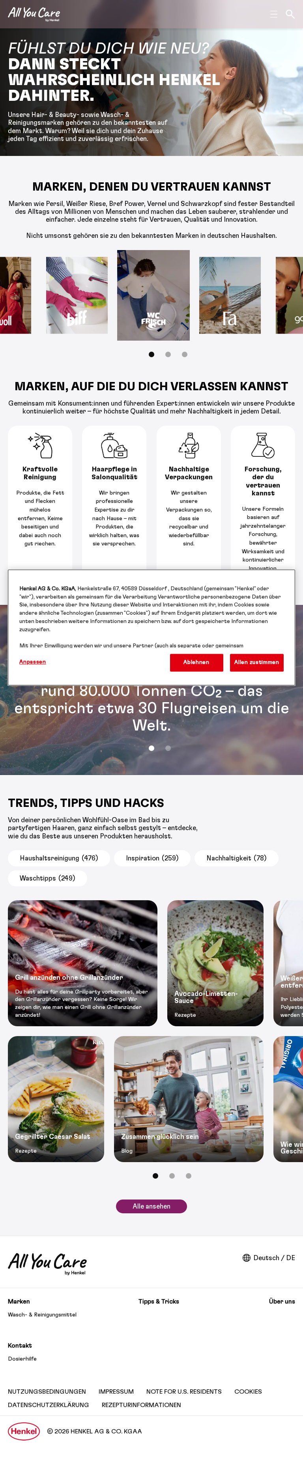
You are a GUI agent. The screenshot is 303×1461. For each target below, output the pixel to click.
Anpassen (32, 662)
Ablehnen (196, 662)
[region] (151, 627)
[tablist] (151, 748)
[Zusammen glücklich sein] (189, 1099)
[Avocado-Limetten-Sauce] (215, 963)
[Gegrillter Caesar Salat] (56, 1099)
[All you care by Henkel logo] (34, 14)
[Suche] (290, 14)
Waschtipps (47, 878)
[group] (151, 309)
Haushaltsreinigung (59, 858)
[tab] (151, 354)
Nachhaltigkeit (236, 858)
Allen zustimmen (256, 662)
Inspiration (152, 858)
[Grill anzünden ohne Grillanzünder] (82, 963)
